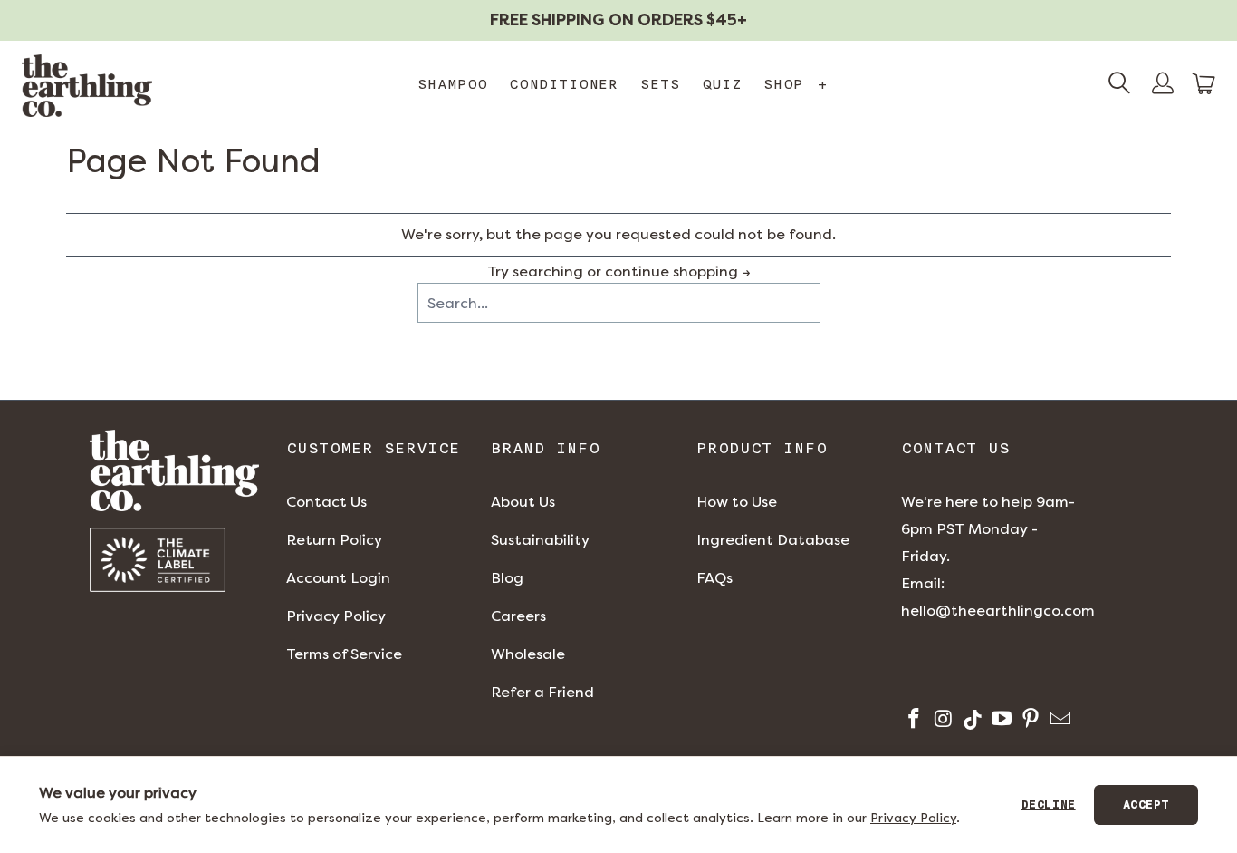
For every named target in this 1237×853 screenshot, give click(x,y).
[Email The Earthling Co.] (1058, 721)
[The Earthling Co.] (87, 86)
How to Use (736, 501)
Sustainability (540, 539)
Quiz (722, 84)
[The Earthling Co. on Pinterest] (1029, 721)
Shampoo (452, 84)
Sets (660, 84)
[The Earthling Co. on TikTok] (971, 721)
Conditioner (563, 84)
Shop (795, 84)
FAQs (714, 577)
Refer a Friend (542, 692)
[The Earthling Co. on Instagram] (941, 721)
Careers (518, 616)
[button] (1204, 84)
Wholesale (528, 654)
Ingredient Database (772, 539)
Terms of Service (344, 654)
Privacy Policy (336, 616)
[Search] (1119, 85)
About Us (523, 501)
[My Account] (1162, 85)
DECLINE (1048, 805)
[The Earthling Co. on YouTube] (1000, 721)
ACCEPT (1146, 805)
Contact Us (326, 501)
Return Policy (334, 539)
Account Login (338, 577)
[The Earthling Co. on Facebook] (912, 721)
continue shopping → (678, 271)
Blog (507, 577)
